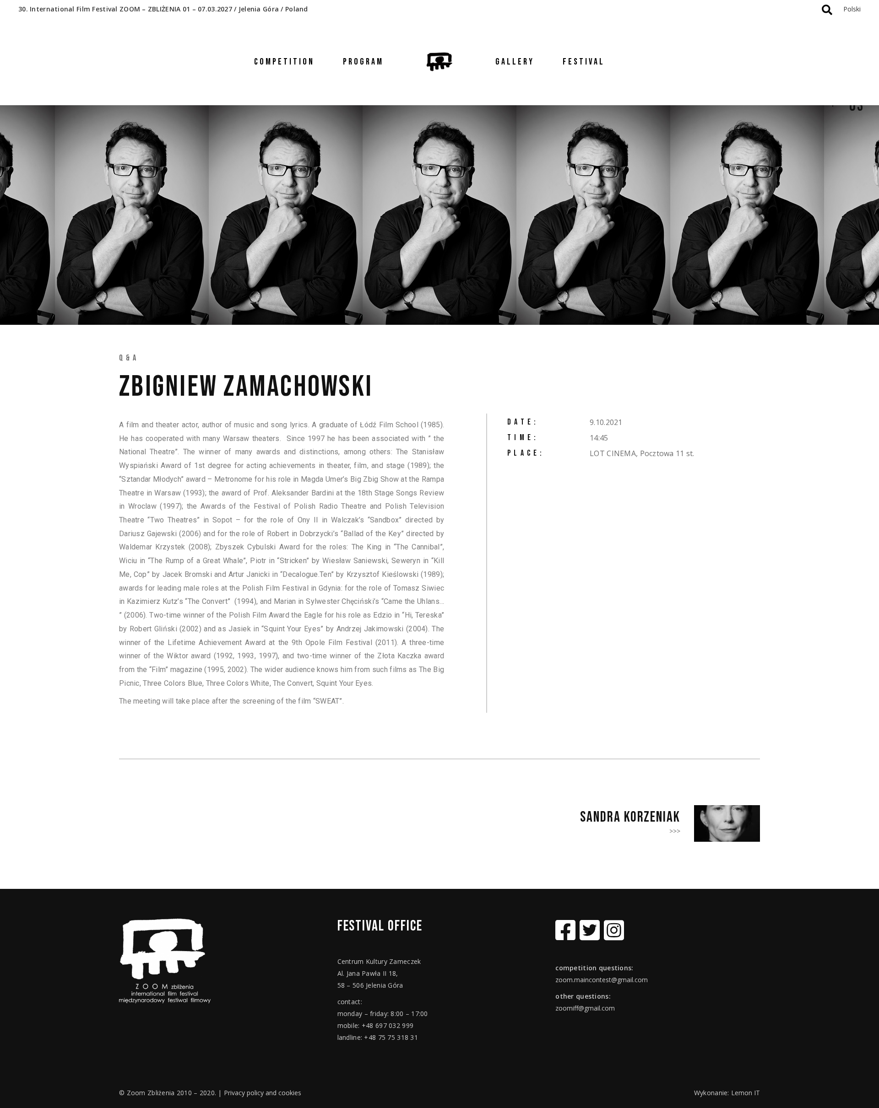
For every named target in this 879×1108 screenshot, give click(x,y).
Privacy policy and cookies (262, 1092)
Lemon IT (745, 1092)
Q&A (129, 358)
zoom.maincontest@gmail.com (601, 979)
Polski (852, 9)
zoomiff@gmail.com (585, 1008)
